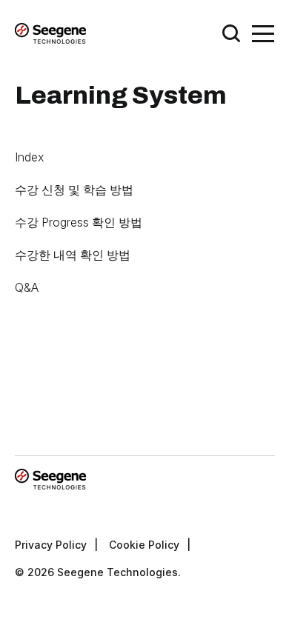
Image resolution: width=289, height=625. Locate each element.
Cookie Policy (144, 544)
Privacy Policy (51, 544)
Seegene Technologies (117, 572)
